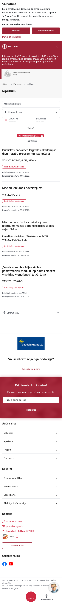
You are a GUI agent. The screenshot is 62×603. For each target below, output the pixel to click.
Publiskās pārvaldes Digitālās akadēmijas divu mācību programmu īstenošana (29, 151)
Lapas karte (9, 494)
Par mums (9, 458)
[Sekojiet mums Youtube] (11, 564)
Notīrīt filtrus (32, 141)
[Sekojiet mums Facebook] (4, 564)
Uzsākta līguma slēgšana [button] (14, 167)
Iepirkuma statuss (13, 112)
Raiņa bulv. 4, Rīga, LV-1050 (20, 531)
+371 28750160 (14, 521)
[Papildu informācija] (17, 537)
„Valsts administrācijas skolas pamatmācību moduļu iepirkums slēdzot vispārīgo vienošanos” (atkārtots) (28, 271)
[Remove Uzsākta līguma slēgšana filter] (42, 136)
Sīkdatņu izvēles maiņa (15, 503)
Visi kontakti (17, 545)
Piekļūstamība (11, 486)
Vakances (8, 433)
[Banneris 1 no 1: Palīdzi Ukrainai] (31, 343)
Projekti (7, 449)
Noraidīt (16, 30)
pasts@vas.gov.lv (14, 526)
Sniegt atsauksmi (31, 369)
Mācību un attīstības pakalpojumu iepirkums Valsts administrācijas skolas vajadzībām (28, 225)
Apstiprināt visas (46, 30)
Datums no (13, 119)
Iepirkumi (8, 441)
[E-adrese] (8, 536)
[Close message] (57, 47)
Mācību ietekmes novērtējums (22, 188)
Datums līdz (41, 119)
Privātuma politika (13, 478)
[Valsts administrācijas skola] (30, 77)
